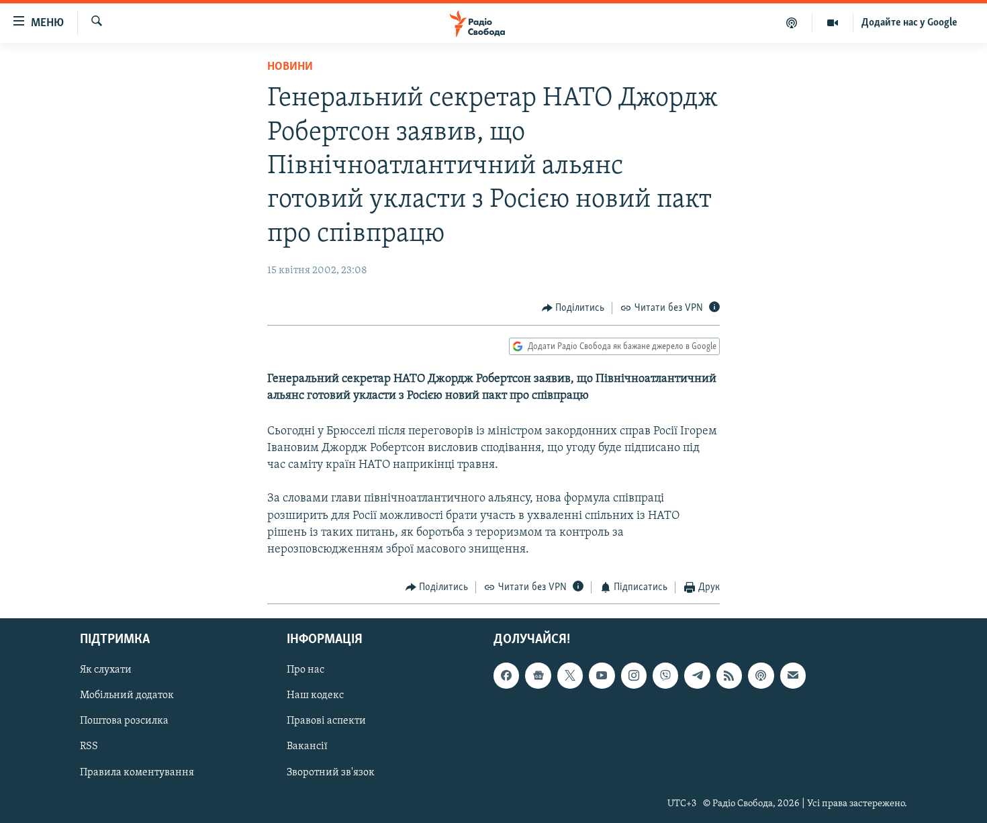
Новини (290, 67)
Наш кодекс (315, 695)
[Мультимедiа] (832, 22)
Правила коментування (137, 772)
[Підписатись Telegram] (697, 675)
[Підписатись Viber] (665, 675)
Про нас (305, 670)
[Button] (573, 308)
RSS (89, 746)
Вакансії (307, 746)
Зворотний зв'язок (331, 772)
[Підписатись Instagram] (634, 675)
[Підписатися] (793, 675)
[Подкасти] (791, 22)
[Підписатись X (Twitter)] (570, 675)
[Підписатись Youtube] (601, 675)
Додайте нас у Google (909, 22)
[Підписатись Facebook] (506, 675)
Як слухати (106, 670)
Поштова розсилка (124, 721)
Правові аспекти (326, 721)
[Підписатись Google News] (538, 675)
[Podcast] (760, 675)
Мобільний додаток (127, 695)
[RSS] (729, 675)
